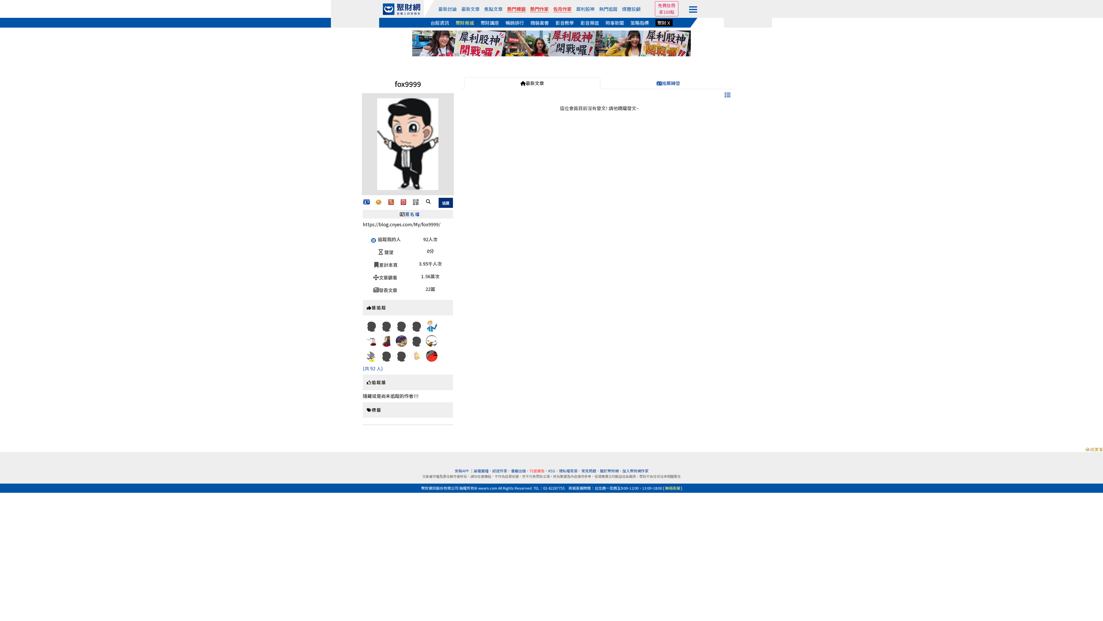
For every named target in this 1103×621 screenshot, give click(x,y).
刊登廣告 (537, 471)
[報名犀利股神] (551, 42)
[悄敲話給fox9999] (403, 201)
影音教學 (565, 22)
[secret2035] (386, 325)
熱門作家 (539, 8)
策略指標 (639, 22)
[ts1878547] (417, 325)
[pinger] (386, 355)
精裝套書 (540, 22)
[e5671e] (401, 325)
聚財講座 (490, 22)
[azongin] (401, 355)
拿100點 (666, 12)
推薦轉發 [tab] (671, 83)
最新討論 (447, 8)
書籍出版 (518, 471)
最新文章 (470, 8)
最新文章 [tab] (535, 83)
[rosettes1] (401, 342)
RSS (551, 471)
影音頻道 (590, 22)
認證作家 (499, 471)
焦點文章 (493, 8)
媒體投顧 (631, 8)
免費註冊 (666, 5)
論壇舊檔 (481, 471)
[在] (417, 355)
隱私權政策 (568, 471)
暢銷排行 (515, 22)
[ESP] (371, 340)
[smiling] (371, 355)
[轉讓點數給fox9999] (378, 201)
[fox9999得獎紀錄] (366, 202)
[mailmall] (417, 340)
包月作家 (562, 8)
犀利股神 (585, 8)
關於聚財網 (609, 471)
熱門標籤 (516, 8)
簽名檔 (412, 214)
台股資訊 (440, 22)
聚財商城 (465, 22)
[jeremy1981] (431, 358)
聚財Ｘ (664, 22)
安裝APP (462, 471)
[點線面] (431, 340)
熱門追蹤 (608, 8)
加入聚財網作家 (635, 471)
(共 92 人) (373, 368)
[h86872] (386, 344)
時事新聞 (615, 22)
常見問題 (588, 471)
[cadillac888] (371, 325)
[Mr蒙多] (431, 331)
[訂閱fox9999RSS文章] (391, 201)
